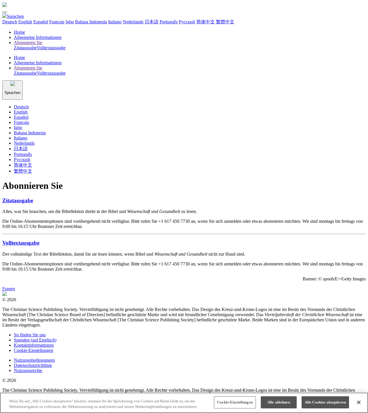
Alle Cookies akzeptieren (325, 402)
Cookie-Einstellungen (33, 350)
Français (56, 21)
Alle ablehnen (278, 402)
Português (169, 21)
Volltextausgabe (20, 243)
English (25, 21)
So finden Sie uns (30, 334)
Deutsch (9, 21)
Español (40, 21)
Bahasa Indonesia (91, 21)
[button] (13, 16)
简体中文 (205, 21)
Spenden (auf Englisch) (35, 339)
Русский (187, 21)
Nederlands (133, 21)
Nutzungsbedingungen (34, 360)
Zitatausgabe (17, 200)
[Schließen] (358, 402)
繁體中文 (225, 21)
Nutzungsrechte (28, 370)
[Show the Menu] (4, 12)
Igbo (70, 21)
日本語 (151, 21)
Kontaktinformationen (34, 345)
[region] (184, 403)
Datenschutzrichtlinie (33, 365)
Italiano (115, 21)
